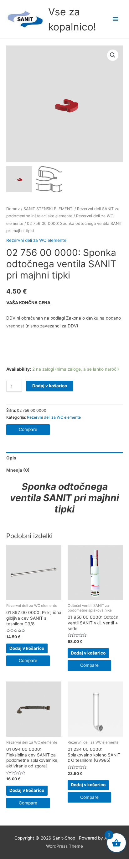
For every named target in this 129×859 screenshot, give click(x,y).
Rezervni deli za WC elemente (36, 240)
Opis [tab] (11, 457)
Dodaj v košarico (49, 385)
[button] (112, 55)
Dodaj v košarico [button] (26, 648)
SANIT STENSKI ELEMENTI (48, 208)
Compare (28, 429)
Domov (13, 208)
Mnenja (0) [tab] (18, 470)
